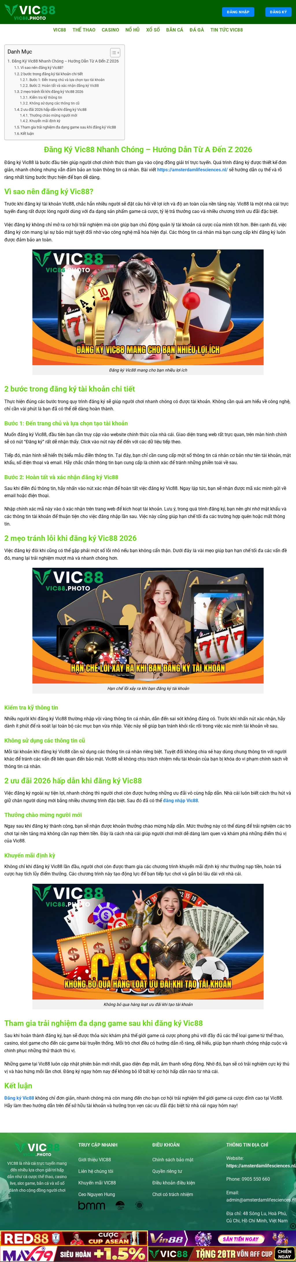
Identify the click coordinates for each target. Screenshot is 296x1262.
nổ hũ (132, 30)
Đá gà (197, 30)
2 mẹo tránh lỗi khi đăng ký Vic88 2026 (52, 91)
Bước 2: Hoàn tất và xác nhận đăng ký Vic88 (64, 86)
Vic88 (59, 30)
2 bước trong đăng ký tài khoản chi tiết (52, 74)
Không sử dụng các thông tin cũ (54, 103)
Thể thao (84, 30)
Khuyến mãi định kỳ (45, 121)
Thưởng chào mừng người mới (53, 115)
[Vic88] (29, 12)
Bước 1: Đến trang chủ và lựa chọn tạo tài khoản (66, 80)
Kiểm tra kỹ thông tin (45, 97)
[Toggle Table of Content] (112, 53)
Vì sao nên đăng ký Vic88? (42, 67)
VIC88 (12, 1163)
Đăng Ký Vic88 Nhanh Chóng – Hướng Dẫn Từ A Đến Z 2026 (65, 61)
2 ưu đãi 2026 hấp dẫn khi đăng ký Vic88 (53, 109)
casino (110, 30)
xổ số (153, 30)
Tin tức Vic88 (226, 30)
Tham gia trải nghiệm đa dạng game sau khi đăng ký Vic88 (68, 127)
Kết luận (27, 133)
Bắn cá (174, 30)
